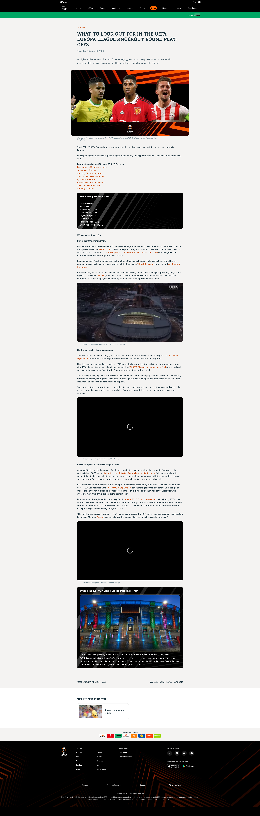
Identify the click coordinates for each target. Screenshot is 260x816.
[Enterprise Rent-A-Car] (197, 15)
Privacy (85, 785)
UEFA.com (123, 752)
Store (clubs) (102, 769)
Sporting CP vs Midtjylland (89, 173)
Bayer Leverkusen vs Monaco (91, 182)
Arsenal (100, 517)
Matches (79, 752)
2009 (101, 249)
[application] (130, 312)
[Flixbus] (157, 736)
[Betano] (149, 736)
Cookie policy (145, 785)
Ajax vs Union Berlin (86, 179)
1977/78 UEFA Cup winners (119, 488)
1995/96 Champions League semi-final (147, 367)
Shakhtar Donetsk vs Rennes (90, 176)
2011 (111, 249)
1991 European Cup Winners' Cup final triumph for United (132, 252)
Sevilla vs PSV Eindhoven (88, 185)
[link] (78, 8)
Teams (100, 752)
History (100, 761)
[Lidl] (141, 736)
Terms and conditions (115, 785)
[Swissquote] (126, 736)
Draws (78, 761)
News (99, 757)
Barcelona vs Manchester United (92, 167)
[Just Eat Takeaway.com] (134, 736)
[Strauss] (110, 736)
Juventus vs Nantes (86, 170)
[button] (115, 8)
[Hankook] (102, 736)
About (99, 765)
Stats (78, 769)
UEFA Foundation (125, 757)
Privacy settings (175, 785)
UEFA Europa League (63, 8)
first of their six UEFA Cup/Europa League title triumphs (129, 473)
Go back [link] (82, 27)
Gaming (79, 765)
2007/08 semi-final (146, 264)
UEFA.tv (78, 757)
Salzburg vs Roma (85, 188)
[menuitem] (78, 8)
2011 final (101, 275)
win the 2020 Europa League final (140, 499)
